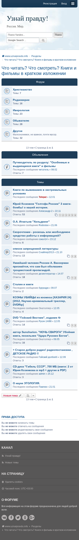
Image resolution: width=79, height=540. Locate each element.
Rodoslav (44, 225)
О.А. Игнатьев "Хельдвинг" (31, 221)
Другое (17, 130)
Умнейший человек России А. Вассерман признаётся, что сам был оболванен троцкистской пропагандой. (40, 266)
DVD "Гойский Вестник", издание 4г (37, 317)
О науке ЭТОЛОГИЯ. (26, 383)
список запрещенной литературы (35, 248)
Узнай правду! (27, 18)
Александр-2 (46, 211)
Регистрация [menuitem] (50, 3)
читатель (44, 169)
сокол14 (43, 239)
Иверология (21, 110)
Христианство (22, 89)
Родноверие (21, 99)
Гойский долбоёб (48, 357)
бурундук (44, 288)
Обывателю (21, 120)
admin (42, 373)
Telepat (43, 197)
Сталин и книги (23, 284)
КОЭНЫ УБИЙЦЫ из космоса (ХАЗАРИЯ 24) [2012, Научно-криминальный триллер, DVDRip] (42, 301)
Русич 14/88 (45, 321)
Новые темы (12, 462)
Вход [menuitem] (64, 3)
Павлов (43, 386)
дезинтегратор (47, 273)
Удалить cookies (14, 482)
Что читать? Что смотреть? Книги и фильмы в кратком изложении (39, 70)
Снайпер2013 (46, 252)
